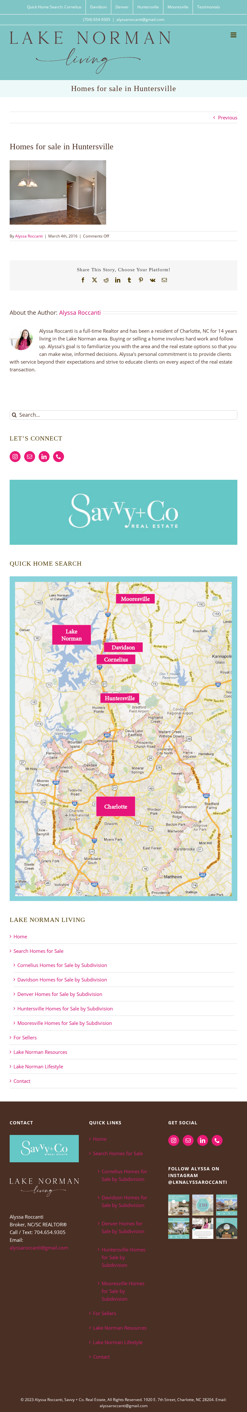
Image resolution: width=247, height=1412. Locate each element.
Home (20, 936)
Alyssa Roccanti (29, 236)
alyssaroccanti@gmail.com (140, 19)
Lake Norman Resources (40, 1052)
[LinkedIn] (44, 456)
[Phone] (58, 456)
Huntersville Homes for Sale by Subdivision (65, 1008)
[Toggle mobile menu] (234, 35)
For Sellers (25, 1037)
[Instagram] (15, 456)
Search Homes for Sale (38, 951)
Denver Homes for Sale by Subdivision (59, 994)
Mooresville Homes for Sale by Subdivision (64, 1023)
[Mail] (29, 456)
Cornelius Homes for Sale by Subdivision (62, 965)
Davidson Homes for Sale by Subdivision (62, 979)
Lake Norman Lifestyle (38, 1066)
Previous (227, 117)
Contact (22, 1081)
